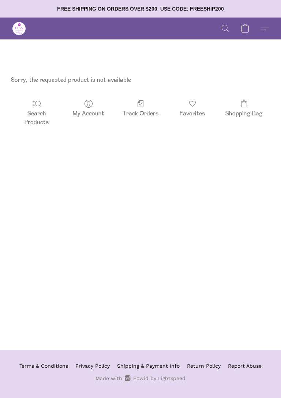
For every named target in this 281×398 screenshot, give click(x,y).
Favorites (192, 114)
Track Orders (141, 114)
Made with (140, 378)
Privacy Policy (92, 366)
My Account (88, 114)
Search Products (37, 118)
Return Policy (204, 366)
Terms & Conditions (43, 366)
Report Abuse (245, 366)
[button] (19, 28)
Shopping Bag (244, 114)
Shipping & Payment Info (148, 366)
